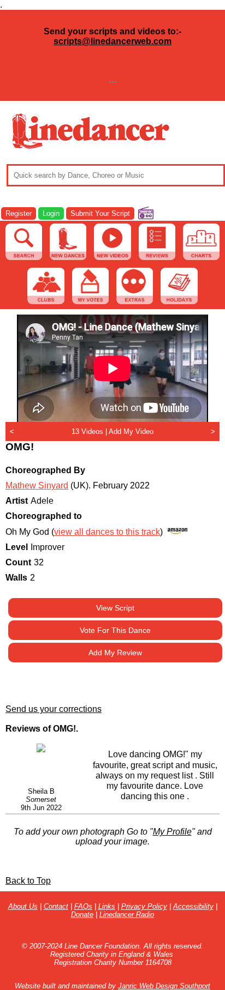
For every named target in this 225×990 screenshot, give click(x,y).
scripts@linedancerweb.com (112, 41)
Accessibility (193, 906)
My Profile (172, 831)
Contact (56, 906)
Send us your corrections (53, 709)
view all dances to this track (107, 531)
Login (51, 213)
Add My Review (115, 652)
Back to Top (28, 880)
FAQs (83, 906)
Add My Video (131, 431)
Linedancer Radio (126, 914)
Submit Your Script (100, 213)
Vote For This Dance (115, 630)
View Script (115, 607)
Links (106, 906)
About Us (23, 906)
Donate (82, 914)
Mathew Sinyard (36, 485)
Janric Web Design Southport (164, 986)
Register (18, 213)
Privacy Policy (144, 906)
